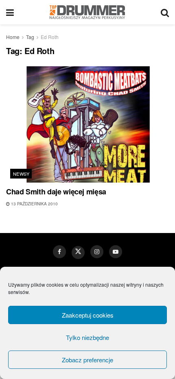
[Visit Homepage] (87, 12)
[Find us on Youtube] (115, 251)
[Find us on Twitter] (78, 252)
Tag (30, 36)
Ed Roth (50, 36)
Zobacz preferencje (87, 359)
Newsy (21, 173)
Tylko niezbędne (87, 337)
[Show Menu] (10, 12)
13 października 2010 (34, 204)
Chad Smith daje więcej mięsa (56, 191)
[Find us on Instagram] (96, 251)
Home (13, 36)
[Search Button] (165, 12)
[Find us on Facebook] (59, 251)
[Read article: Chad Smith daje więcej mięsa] (87, 124)
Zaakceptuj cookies (88, 315)
